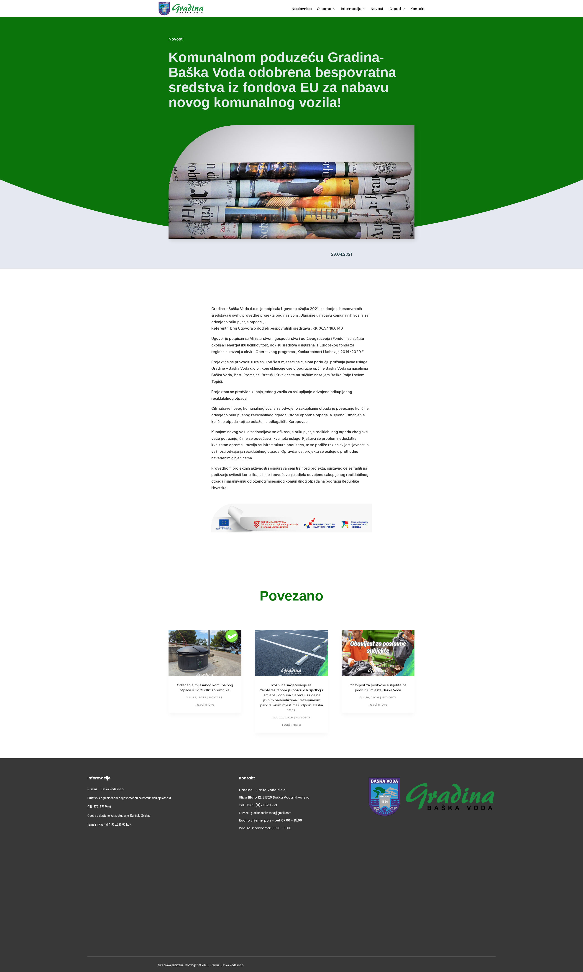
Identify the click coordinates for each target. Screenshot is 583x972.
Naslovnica (302, 9)
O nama (324, 9)
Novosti (377, 9)
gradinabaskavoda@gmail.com (271, 813)
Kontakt (418, 9)
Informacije (351, 9)
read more (205, 704)
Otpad (395, 9)
